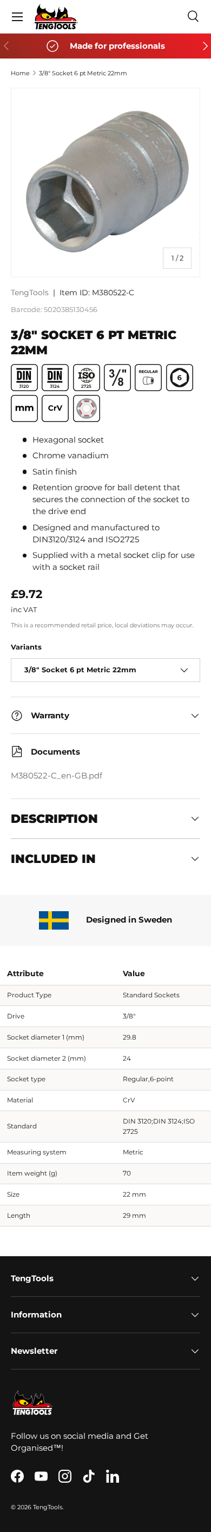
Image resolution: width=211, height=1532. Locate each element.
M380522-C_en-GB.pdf (56, 776)
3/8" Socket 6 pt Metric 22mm (83, 73)
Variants (26, 646)
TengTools (30, 292)
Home (20, 73)
